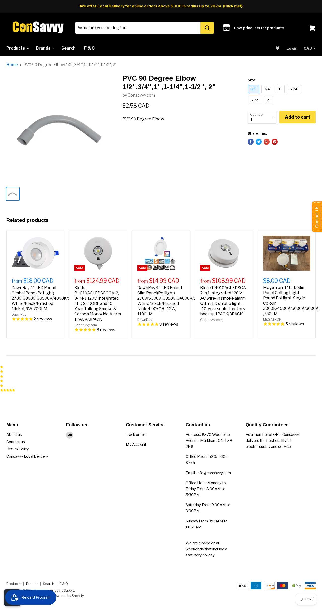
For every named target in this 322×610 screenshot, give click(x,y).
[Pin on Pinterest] (275, 142)
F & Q (89, 48)
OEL (277, 434)
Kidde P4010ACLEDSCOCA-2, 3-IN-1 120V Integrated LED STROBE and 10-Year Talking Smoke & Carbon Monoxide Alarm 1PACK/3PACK (97, 303)
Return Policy (17, 449)
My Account (136, 444)
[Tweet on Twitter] (259, 142)
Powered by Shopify (68, 596)
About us (14, 434)
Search (68, 48)
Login (291, 48)
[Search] (207, 28)
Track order (135, 434)
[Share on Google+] (267, 142)
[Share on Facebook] (251, 142)
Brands (43, 48)
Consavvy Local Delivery (27, 456)
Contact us (15, 442)
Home (12, 65)
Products (16, 48)
